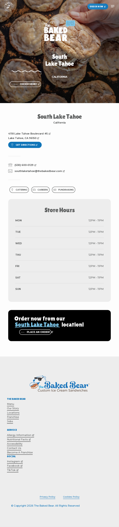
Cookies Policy (71, 496)
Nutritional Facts (17, 439)
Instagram (13, 461)
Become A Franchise (20, 452)
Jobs (10, 421)
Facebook (13, 465)
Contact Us (14, 448)
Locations (13, 412)
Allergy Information (19, 435)
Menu (10, 404)
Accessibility (14, 443)
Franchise (13, 417)
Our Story (13, 408)
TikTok (11, 470)
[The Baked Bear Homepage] (9, 6)
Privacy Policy (47, 496)
